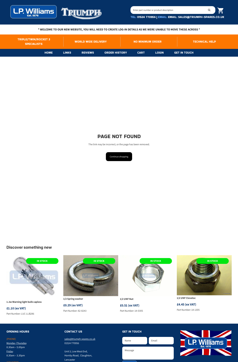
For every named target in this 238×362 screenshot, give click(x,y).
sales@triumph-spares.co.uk (79, 339)
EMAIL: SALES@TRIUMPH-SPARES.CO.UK (196, 17)
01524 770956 (146, 17)
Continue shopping (119, 156)
